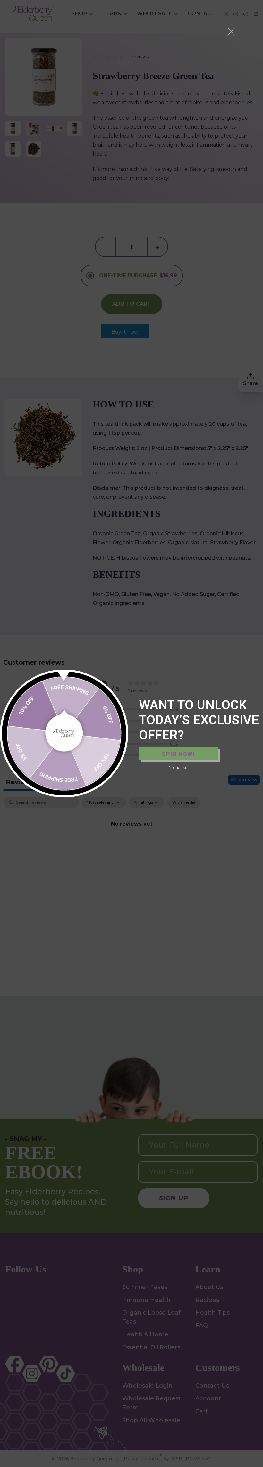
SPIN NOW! (178, 753)
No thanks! (178, 767)
